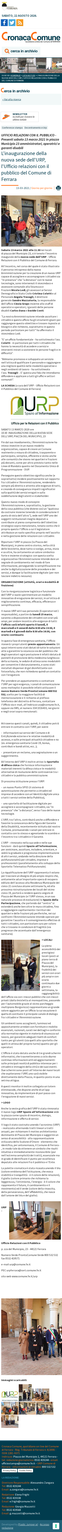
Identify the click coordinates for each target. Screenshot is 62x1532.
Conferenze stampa (12, 127)
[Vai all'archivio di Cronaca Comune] (21, 51)
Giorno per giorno (41, 188)
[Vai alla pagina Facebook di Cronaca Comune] (4, 23)
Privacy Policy (9, 1470)
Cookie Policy (25, 1470)
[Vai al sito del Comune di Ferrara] (9, 6)
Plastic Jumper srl (28, 1524)
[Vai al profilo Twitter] (12, 23)
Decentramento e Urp (36, 127)
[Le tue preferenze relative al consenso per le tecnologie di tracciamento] (56, 1526)
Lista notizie (28, 75)
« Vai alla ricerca (11, 99)
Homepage (15, 75)
